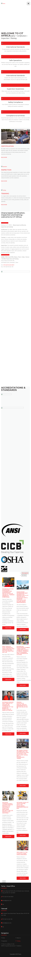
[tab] (15, 222)
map (3, 904)
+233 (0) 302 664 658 (8, 265)
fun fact (24, 575)
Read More (8, 627)
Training (5, 193)
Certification (7, 146)
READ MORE (4, 181)
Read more (4, 157)
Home (3, 938)
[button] (4, 223)
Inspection (6, 170)
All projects (25, 573)
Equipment (4, 941)
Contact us (19, 945)
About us (19, 938)
